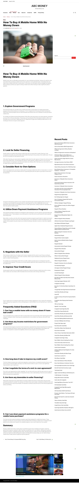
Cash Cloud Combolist (60, 347)
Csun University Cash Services (62, 342)
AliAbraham (6, 28)
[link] (18, 456)
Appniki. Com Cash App (60, 306)
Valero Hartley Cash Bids (61, 400)
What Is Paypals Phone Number (62, 253)
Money (14, 12)
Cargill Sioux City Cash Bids (61, 405)
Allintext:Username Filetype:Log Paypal (64, 221)
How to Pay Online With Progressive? (64, 146)
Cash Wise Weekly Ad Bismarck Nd (63, 316)
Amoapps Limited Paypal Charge (62, 268)
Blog (10, 12)
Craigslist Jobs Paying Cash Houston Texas (64, 301)
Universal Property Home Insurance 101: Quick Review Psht (64, 183)
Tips (19, 12)
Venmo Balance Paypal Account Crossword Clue (62, 212)
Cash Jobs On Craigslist (60, 380)
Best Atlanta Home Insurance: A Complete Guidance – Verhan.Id (65, 170)
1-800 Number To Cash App (61, 375)
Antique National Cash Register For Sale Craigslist (64, 350)
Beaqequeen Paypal (59, 270)
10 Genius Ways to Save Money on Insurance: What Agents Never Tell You (64, 155)
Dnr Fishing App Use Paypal (61, 197)
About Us (23, 12)
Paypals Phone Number (60, 248)
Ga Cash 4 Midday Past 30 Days (62, 320)
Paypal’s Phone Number (60, 209)
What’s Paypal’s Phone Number (62, 275)
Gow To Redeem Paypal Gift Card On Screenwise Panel (63, 200)
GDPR (35, 12)
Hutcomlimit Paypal (59, 251)
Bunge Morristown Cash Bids (62, 377)
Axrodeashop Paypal (60, 265)
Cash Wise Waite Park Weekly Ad (63, 328)
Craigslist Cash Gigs (59, 283)
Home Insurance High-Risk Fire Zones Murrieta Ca (64, 159)
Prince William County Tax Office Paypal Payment (64, 206)
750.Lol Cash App (59, 304)
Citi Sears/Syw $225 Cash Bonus (63, 390)
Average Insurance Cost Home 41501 (64, 162)
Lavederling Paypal (59, 272)
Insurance (5, 12)
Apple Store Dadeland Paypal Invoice (64, 225)
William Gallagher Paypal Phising (63, 203)
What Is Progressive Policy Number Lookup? (63, 149)
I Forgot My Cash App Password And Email (65, 289)
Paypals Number (59, 243)
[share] (51, 455)
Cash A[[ (57, 294)
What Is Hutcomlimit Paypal (61, 255)
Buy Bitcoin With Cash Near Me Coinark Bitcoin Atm (64, 278)
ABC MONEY (39, 6)
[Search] (75, 12)
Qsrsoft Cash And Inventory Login (63, 367)
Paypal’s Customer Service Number (63, 263)
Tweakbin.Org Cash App (60, 402)
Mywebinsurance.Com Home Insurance (64, 164)
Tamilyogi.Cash (58, 370)
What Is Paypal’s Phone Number (62, 218)
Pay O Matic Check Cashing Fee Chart (64, 340)
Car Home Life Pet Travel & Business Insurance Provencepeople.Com (64, 189)
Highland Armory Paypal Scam (62, 258)
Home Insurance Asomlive (61, 176)
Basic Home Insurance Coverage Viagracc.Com (63, 173)
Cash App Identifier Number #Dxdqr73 (64, 407)
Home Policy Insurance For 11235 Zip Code (65, 167)
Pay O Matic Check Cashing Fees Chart (64, 345)
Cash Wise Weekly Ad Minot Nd (62, 335)
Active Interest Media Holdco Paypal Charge (63, 241)
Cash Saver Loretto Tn (60, 355)
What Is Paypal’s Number (61, 260)
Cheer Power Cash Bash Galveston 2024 (64, 333)
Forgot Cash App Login (60, 323)
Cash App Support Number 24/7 (62, 281)
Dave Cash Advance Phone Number (63, 360)
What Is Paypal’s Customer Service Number (63, 232)
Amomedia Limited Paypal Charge (63, 246)
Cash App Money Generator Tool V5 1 (64, 382)
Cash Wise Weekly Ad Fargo (61, 292)
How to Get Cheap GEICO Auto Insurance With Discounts (65, 143)
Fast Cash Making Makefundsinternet (64, 318)
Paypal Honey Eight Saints (61, 194)
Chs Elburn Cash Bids (60, 358)
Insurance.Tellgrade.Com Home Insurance (65, 192)
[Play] (58, 466)
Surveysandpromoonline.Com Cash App (64, 365)
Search (56, 55)
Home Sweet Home (25, 456)
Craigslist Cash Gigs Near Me (62, 308)
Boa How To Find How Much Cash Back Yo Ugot (65, 286)
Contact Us (29, 12)
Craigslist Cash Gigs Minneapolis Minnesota (63, 388)
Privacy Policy (41, 12)
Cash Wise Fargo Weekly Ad (61, 311)
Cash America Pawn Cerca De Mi (63, 410)
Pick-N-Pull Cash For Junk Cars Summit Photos (64, 397)
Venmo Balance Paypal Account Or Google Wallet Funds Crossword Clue (65, 229)
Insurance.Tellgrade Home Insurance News (64, 179)
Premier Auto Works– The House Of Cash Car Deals (65, 394)
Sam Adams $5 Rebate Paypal (62, 223)
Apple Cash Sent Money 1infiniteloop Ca (64, 372)
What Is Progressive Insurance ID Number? (65, 152)
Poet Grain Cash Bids (60, 330)
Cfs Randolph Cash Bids (60, 384)
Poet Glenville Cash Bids (61, 325)
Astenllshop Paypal (59, 235)
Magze (16, 480)
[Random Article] (73, 12)
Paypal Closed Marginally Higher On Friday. (63, 215)
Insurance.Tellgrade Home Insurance (64, 186)
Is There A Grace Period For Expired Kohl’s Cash (65, 297)
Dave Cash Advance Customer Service (64, 363)
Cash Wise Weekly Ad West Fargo (63, 353)
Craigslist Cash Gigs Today (61, 337)
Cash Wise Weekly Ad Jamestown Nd (64, 313)
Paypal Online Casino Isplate (62, 237)
